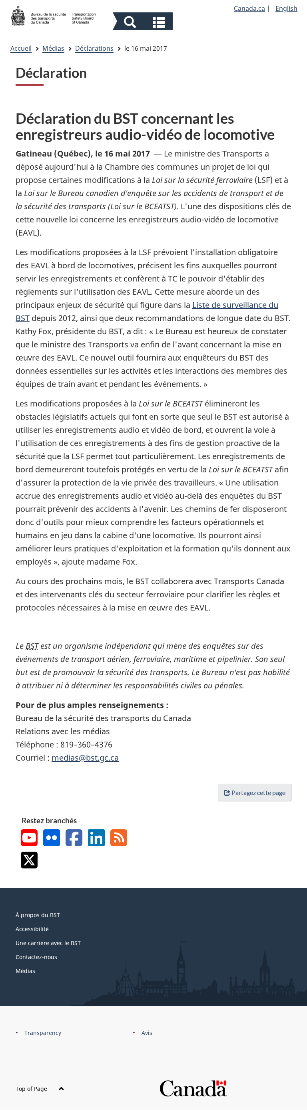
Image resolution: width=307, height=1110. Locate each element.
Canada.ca (249, 8)
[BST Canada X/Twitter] (29, 861)
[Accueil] (54, 14)
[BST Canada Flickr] (51, 838)
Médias (53, 48)
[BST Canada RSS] (118, 838)
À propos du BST (38, 915)
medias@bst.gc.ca (85, 757)
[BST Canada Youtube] (29, 838)
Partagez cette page (258, 792)
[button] (144, 22)
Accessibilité (32, 929)
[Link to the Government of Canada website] (193, 1088)
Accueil (21, 48)
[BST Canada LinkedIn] (96, 838)
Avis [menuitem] (147, 1033)
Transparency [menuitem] (42, 1033)
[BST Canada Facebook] (74, 838)
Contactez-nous (36, 957)
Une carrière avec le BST (48, 943)
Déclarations (94, 48)
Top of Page (32, 1088)
